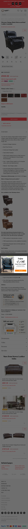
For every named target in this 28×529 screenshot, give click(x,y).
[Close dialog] (26, 256)
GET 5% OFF (21, 270)
